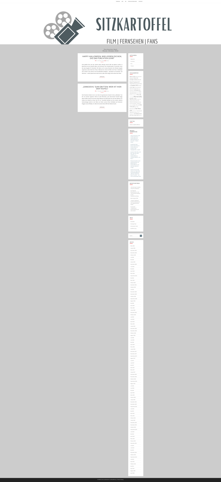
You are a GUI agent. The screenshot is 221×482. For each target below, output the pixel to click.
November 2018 (134, 330)
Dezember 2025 (134, 250)
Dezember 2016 (134, 374)
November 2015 (134, 404)
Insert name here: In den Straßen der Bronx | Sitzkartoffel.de (135, 137)
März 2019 (132, 323)
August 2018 (133, 335)
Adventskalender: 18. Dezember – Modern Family (135, 141)
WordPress (113, 479)
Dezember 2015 (134, 401)
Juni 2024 (132, 266)
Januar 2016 (133, 399)
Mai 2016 (132, 390)
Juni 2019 (132, 319)
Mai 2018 (132, 342)
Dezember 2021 (134, 284)
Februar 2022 (133, 282)
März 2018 (132, 346)
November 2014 (134, 424)
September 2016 (134, 381)
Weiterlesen (102, 76)
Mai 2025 (132, 259)
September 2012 (134, 457)
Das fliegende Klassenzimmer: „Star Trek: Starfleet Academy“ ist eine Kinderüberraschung (135, 193)
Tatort (132, 112)
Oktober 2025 (133, 255)
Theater (132, 66)
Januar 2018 (133, 349)
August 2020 (133, 301)
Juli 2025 (132, 257)
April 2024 (132, 271)
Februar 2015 (133, 418)
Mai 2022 (132, 278)
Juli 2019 (132, 317)
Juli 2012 (132, 459)
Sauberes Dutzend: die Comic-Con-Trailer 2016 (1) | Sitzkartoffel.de (135, 171)
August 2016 (133, 383)
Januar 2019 (133, 326)
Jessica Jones (134, 94)
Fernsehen (118, 1)
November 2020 (134, 294)
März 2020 (132, 307)
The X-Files (134, 115)
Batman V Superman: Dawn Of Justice (135, 81)
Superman (139, 110)
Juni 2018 (132, 340)
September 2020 (134, 298)
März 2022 (132, 280)
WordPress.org (133, 228)
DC (132, 87)
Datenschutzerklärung (132, 1)
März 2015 (132, 415)
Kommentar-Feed (134, 226)
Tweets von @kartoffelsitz (135, 124)
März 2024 (132, 273)
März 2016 (132, 395)
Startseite (140, 1)
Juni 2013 (132, 447)
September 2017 (134, 356)
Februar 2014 (133, 441)
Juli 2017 (132, 360)
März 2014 (132, 438)
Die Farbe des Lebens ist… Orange (135, 166)
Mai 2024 (132, 268)
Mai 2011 (132, 466)
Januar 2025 (133, 262)
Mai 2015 (132, 411)
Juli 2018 (132, 337)
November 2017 (134, 353)
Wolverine (140, 115)
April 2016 (132, 392)
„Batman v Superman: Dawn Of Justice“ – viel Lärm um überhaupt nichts (136, 175)
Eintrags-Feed (133, 223)
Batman (138, 79)
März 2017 (132, 369)
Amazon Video (134, 78)
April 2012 (132, 461)
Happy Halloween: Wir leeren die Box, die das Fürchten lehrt (102, 57)
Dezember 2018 (134, 328)
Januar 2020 (133, 310)
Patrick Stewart (136, 100)
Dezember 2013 (134, 443)
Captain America (133, 83)
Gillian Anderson (132, 91)
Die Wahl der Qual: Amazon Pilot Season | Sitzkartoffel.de (135, 146)
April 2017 (132, 367)
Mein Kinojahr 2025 (134, 198)
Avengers (133, 79)
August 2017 (133, 358)
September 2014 (134, 429)
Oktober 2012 (133, 454)
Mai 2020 (132, 303)
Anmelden (133, 221)
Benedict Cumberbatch (135, 82)
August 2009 (133, 470)
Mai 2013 (132, 450)
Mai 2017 (132, 365)
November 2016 (134, 376)
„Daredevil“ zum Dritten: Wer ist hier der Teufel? (102, 88)
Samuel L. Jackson (137, 103)
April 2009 (132, 473)
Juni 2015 (132, 408)
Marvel (138, 97)
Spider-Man (136, 105)
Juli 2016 (132, 385)
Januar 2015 (133, 420)
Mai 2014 (132, 434)
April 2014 (132, 436)
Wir (125, 1)
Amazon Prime (138, 76)
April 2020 (132, 305)
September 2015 (134, 406)
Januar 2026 (133, 248)
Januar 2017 (133, 372)
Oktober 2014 (133, 427)
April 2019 (132, 321)
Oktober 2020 (133, 296)
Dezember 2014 (134, 422)
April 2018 (132, 344)
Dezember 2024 (134, 264)
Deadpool (136, 87)
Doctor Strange (134, 88)
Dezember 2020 (134, 291)
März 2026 (132, 245)
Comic (134, 85)
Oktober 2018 (133, 333)
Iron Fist (137, 93)
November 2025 (134, 252)
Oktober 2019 (133, 314)
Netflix (133, 99)
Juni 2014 (132, 431)
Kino (122, 1)
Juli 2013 (132, 445)
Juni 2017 (132, 362)
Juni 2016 (132, 388)
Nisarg (122, 479)
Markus (107, 60)
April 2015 (132, 413)
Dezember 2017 (134, 351)
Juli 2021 (132, 289)
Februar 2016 (133, 397)
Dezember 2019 (134, 312)
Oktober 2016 (133, 379)
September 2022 (134, 275)
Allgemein (133, 59)
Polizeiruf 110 (133, 102)
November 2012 (134, 452)
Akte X (132, 76)
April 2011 (132, 468)
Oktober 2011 (133, 463)
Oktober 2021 (133, 287)
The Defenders (136, 112)
